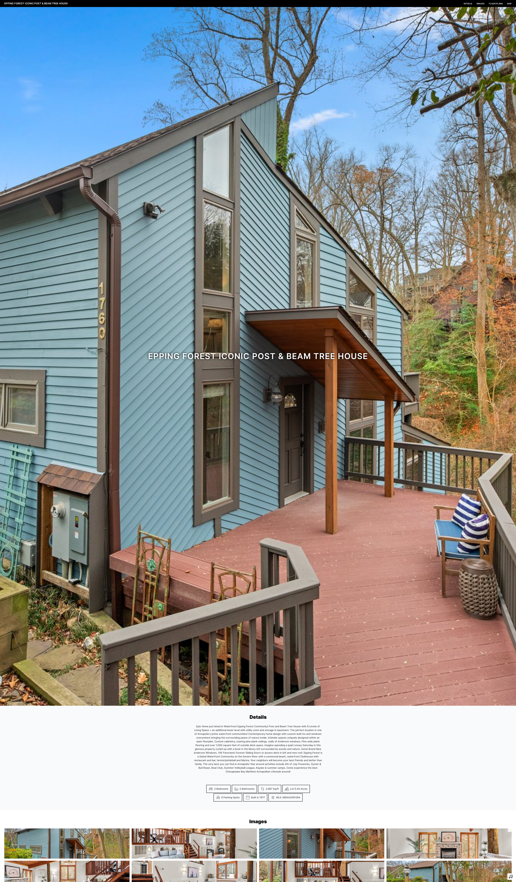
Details (468, 3)
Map (509, 3)
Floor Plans (496, 3)
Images (480, 3)
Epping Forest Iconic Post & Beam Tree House (36, 3)
